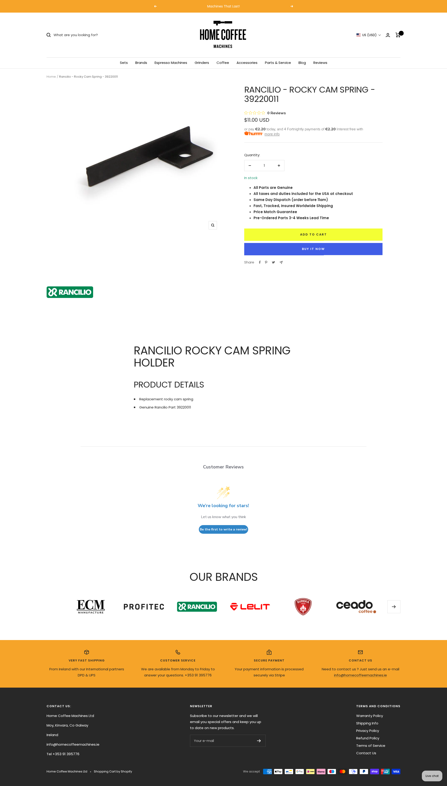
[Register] (259, 740)
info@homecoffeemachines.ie (360, 675)
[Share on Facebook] (260, 262)
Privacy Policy (367, 730)
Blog (302, 62)
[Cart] (398, 35)
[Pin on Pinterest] (266, 262)
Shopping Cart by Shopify (113, 771)
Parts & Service (278, 62)
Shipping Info (367, 723)
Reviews (320, 62)
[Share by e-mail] (281, 262)
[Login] (388, 35)
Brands (141, 62)
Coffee (223, 62)
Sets (124, 62)
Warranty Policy (369, 715)
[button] (368, 35)
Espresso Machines (171, 62)
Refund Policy (367, 738)
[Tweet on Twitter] (273, 262)
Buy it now (313, 249)
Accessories (247, 62)
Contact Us (366, 753)
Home (51, 76)
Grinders (202, 62)
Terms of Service (370, 745)
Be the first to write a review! (223, 529)
